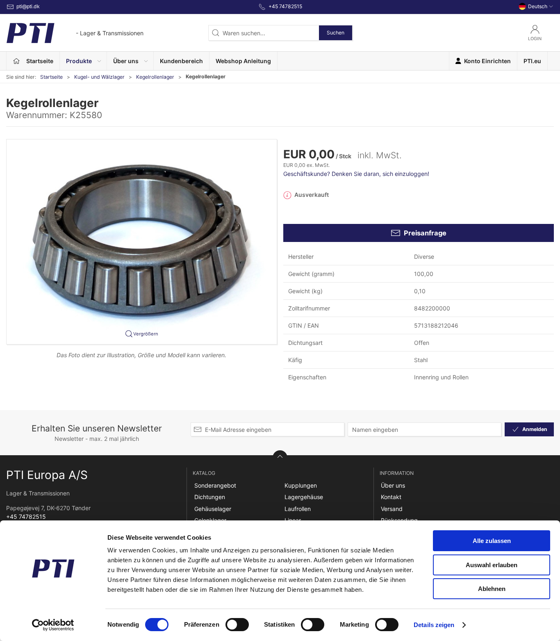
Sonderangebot (215, 485)
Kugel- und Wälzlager (99, 77)
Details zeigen (434, 624)
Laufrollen (298, 508)
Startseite (51, 77)
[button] (83, 61)
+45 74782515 (26, 516)
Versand (392, 508)
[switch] (237, 624)
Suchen (335, 33)
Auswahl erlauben (491, 564)
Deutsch (537, 6)
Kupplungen (301, 485)
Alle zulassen (492, 540)
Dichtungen (209, 496)
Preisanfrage (425, 233)
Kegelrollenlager (155, 77)
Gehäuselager (212, 508)
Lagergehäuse (304, 496)
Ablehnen (491, 588)
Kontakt (391, 496)
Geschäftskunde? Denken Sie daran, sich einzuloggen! (356, 173)
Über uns (393, 485)
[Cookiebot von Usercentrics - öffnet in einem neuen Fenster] (53, 625)
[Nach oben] (280, 457)
